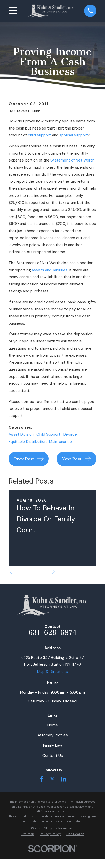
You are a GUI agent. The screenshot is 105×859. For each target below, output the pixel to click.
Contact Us (52, 755)
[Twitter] (52, 779)
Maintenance (60, 441)
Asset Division (21, 434)
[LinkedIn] (63, 779)
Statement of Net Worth (72, 160)
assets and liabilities (50, 270)
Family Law (52, 745)
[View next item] (53, 572)
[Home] (50, 10)
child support (39, 135)
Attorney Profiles (52, 735)
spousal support (73, 135)
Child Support (48, 434)
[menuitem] (27, 834)
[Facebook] (41, 779)
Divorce (70, 434)
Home (52, 725)
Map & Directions (52, 671)
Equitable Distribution (27, 441)
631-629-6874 (53, 633)
